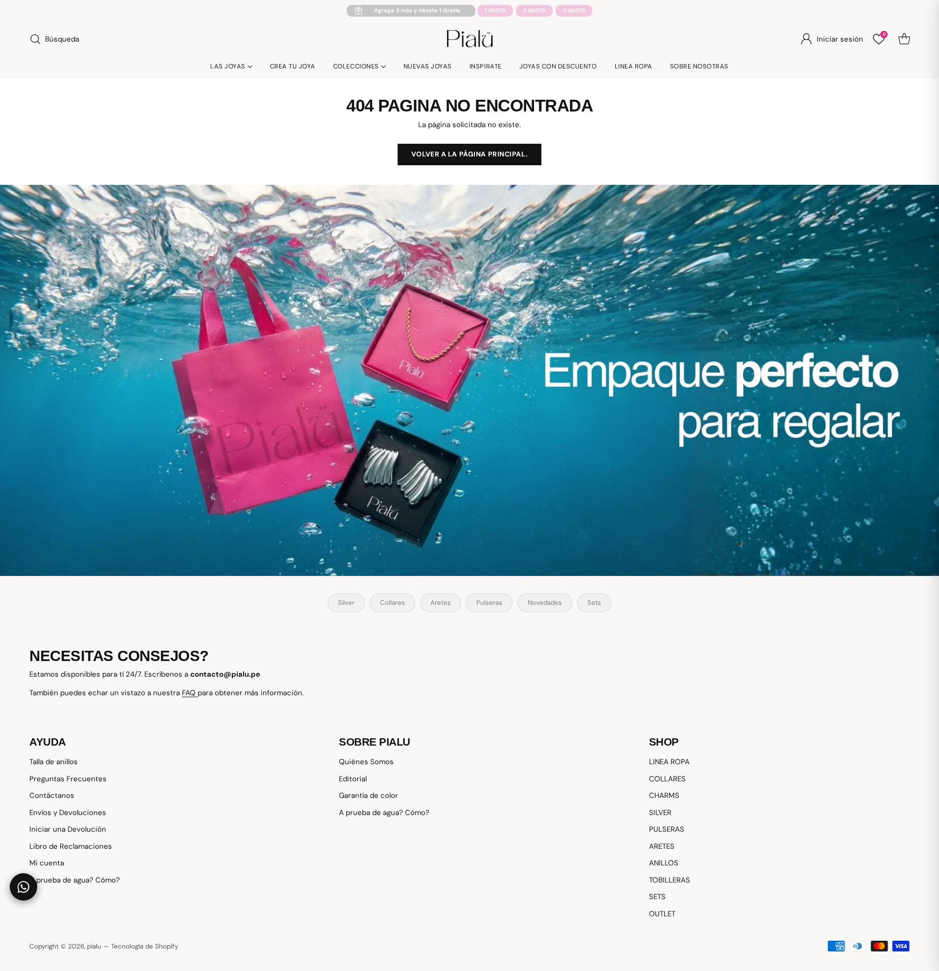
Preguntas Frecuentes (68, 779)
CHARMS (664, 795)
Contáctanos (51, 795)
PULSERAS (666, 829)
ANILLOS (663, 863)
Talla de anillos (53, 762)
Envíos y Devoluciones (67, 812)
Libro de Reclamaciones (70, 846)
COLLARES (667, 779)
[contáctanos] (23, 887)
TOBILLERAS (669, 880)
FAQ (190, 693)
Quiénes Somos (366, 762)
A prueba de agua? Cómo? (74, 880)
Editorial (353, 779)
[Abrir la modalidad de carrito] (904, 39)
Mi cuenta (46, 863)
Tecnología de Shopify (144, 946)
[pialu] (470, 39)
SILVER (660, 812)
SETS (657, 897)
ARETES (661, 846)
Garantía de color (368, 795)
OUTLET (662, 914)
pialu (94, 946)
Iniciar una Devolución (67, 829)
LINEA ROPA (669, 762)
